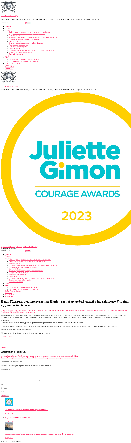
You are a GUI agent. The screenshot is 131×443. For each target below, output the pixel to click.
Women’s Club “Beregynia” (18, 47)
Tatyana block (9, 67)
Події (7, 56)
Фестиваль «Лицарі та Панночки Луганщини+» (26, 410)
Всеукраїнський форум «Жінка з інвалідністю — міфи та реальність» (33, 37)
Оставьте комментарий (62, 310)
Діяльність (8, 30)
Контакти (8, 65)
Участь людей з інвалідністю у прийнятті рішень (26, 43)
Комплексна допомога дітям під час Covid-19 (24, 39)
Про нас (8, 28)
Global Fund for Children (13, 63)
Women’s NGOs (14, 36)
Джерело (4, 347)
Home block (9, 69)
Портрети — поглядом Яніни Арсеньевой (23, 61)
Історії (7, 58)
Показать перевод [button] (7, 336)
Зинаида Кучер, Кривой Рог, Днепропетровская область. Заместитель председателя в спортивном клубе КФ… (39, 356)
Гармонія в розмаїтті (16, 54)
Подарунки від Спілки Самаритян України (24, 59)
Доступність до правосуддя (18, 45)
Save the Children (15, 41)
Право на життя (14, 48)
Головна (8, 26)
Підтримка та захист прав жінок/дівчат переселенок (27, 34)
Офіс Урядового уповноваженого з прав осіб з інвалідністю (30, 32)
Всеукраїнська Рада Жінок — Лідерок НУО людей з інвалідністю (31, 50)
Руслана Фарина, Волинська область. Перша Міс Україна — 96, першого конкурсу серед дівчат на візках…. (38, 358)
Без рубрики (112, 310)
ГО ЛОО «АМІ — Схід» (9, 16)
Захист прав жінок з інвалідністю (20, 52)
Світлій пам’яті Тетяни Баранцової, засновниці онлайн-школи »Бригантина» (39, 434)
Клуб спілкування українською (19, 417)
